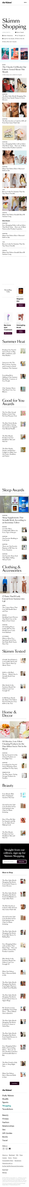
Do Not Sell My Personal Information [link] (12, 1166)
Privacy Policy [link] (5, 1184)
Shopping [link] (6, 1106)
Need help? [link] (5, 1169)
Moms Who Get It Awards (9, 41)
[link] (7, 2)
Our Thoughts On (20, 35)
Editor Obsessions (8, 35)
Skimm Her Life (20, 38)
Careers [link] (4, 1158)
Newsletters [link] (7, 1109)
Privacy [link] (15, 1158)
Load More (14, 1083)
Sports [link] (5, 1102)
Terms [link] (10, 1158)
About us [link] (5, 1155)
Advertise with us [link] (7, 1163)
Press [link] (21, 1155)
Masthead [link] (12, 1155)
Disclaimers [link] (18, 1160)
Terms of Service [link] (14, 1184)
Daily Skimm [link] (8, 1096)
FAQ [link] (17, 1155)
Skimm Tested (20, 32)
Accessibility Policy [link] (7, 1160)
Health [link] (5, 1099)
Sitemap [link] (4, 1172)
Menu (25, 2)
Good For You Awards (9, 38)
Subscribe (21, 861)
